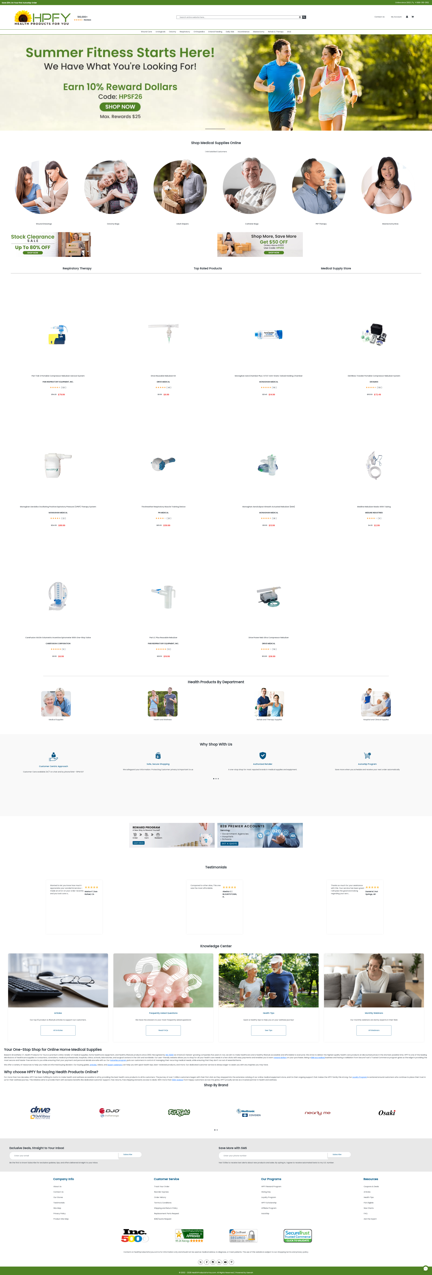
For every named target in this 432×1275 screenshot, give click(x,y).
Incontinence (243, 31)
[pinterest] (231, 1262)
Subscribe (127, 1154)
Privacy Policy (59, 1213)
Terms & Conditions (162, 1202)
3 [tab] (218, 778)
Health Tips (369, 1197)
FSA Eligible (369, 1202)
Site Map (57, 1208)
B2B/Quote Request (162, 1219)
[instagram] (212, 1262)
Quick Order (34, 401)
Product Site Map (61, 1219)
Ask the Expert (370, 1219)
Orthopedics (199, 31)
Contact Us (380, 17)
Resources (370, 1179)
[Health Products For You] (42, 17)
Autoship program (118, 1060)
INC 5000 (170, 1055)
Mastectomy (258, 31)
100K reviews (177, 1080)
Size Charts (369, 1208)
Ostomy (172, 31)
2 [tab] (216, 778)
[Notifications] (407, 17)
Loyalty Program (359, 1077)
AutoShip (265, 1213)
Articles (58, 1013)
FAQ (365, 1213)
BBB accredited (318, 1057)
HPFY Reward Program (271, 1186)
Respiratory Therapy (77, 268)
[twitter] (200, 1262)
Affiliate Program (268, 1208)
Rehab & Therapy (276, 31)
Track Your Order (161, 1186)
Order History (160, 1197)
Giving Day (266, 1192)
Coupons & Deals (371, 1186)
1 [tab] (214, 778)
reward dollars (280, 1057)
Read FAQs (163, 1030)
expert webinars (115, 1064)
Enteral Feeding (215, 31)
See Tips (268, 1030)
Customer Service (166, 1179)
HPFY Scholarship (269, 1202)
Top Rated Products (208, 268)
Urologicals (160, 31)
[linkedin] (219, 1262)
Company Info (63, 1179)
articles (93, 1064)
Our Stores (58, 1197)
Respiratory (185, 31)
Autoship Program (367, 764)
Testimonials (59, 1202)
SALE (289, 31)
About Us (57, 1186)
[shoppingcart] (412, 17)
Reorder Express (161, 1192)
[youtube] (225, 1262)
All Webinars (373, 1030)
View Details (82, 401)
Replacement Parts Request (166, 1213)
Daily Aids (230, 31)
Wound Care (146, 31)
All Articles (58, 1030)
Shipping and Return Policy (166, 1208)
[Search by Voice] (300, 17)
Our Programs (271, 1179)
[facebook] (206, 1262)
